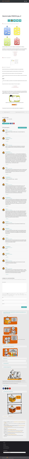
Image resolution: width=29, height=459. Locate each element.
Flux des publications (5, 446)
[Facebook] (3, 388)
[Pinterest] (10, 388)
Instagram (12, 123)
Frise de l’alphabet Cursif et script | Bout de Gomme (11, 425)
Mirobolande (7, 228)
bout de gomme (7, 137)
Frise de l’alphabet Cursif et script (12, 429)
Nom (2, 297)
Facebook (10, 123)
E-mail (3, 300)
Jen (5, 267)
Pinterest (14, 123)
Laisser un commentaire (22, 127)
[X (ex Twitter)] (8, 388)
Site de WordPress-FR (6, 448)
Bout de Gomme (6, 1)
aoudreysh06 (7, 253)
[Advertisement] (14, 8)
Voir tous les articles (5, 123)
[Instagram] (5, 388)
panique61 (6, 221)
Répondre (7, 134)
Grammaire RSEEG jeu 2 (11, 16)
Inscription (4, 444)
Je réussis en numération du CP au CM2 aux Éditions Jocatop (14, 431)
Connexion (4, 445)
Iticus (6, 144)
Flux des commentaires (6, 447)
